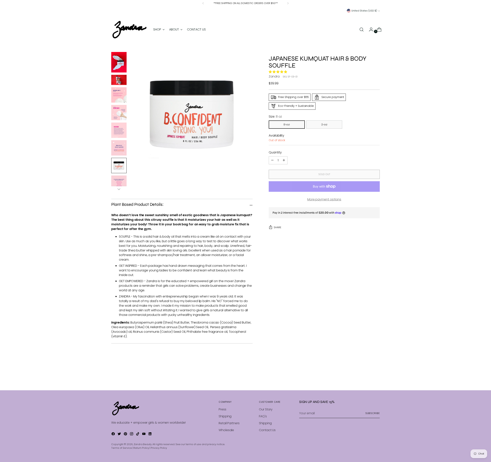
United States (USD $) (364, 10)
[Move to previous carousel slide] (367, 377)
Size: (275, 116)
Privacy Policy (159, 448)
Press (222, 409)
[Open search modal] (361, 29)
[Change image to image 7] (119, 165)
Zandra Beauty (143, 444)
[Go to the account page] (369, 29)
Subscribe (372, 413)
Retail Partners (229, 423)
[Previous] (203, 3)
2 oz (324, 124)
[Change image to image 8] (119, 183)
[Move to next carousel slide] (376, 377)
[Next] (288, 3)
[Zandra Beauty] (129, 29)
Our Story (266, 409)
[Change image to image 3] (119, 95)
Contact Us (267, 430)
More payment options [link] (324, 199)
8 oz (286, 124)
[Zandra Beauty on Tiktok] (138, 434)
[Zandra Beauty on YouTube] (144, 434)
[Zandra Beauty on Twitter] (119, 434)
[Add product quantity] (272, 160)
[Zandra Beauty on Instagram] (132, 434)
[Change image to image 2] (119, 80)
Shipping (225, 416)
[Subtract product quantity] (283, 160)
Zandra (274, 76)
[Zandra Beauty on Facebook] (113, 434)
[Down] (119, 189)
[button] (278, 72)
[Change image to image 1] (119, 62)
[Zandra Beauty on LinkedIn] (150, 434)
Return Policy (141, 448)
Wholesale (226, 430)
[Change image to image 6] (119, 148)
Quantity (275, 152)
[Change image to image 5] (119, 130)
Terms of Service (121, 448)
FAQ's (263, 416)
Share (277, 227)
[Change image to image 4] (119, 112)
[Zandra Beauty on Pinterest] (126, 434)
